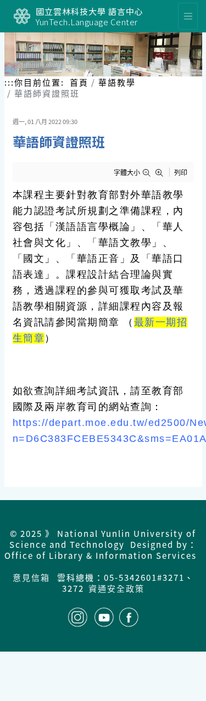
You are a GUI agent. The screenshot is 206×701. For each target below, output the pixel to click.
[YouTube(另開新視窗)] (104, 617)
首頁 (79, 82)
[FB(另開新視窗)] (128, 617)
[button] (148, 173)
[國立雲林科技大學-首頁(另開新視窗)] (22, 16)
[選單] (188, 16)
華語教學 (117, 82)
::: (9, 82)
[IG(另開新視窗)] (77, 617)
